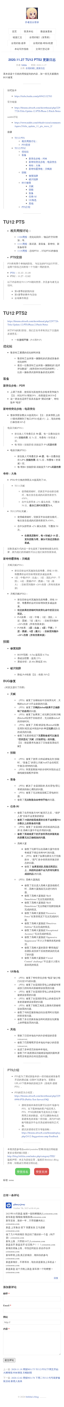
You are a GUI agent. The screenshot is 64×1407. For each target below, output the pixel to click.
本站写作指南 (21, 49)
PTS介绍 (26, 207)
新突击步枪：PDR (38, 158)
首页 (14, 31)
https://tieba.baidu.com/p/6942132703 (33, 96)
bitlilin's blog (32, 1396)
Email (6, 1305)
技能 (24, 172)
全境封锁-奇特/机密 (43, 43)
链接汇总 (17, 37)
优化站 (25, 151)
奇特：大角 (34, 165)
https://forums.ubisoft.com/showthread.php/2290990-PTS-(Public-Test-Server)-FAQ (37, 1097)
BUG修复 (26, 182)
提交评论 (9, 1360)
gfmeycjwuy (19, 1204)
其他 (31, 203)
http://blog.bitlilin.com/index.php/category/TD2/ (31, 1156)
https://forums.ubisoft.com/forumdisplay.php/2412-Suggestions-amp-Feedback (41, 1134)
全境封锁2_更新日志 (35, 68)
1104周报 (22, 236)
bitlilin (24, 64)
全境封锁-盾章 (18, 43)
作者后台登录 (32, 22)
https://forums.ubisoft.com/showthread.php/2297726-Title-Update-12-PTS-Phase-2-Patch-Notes (38, 109)
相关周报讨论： (30, 141)
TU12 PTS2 (20, 148)
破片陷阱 (33, 179)
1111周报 (22, 243)
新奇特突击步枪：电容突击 (43, 161)
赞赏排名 (22, 1171)
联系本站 (28, 31)
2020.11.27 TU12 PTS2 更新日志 (32, 59)
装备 (24, 155)
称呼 (5, 1293)
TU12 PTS (20, 137)
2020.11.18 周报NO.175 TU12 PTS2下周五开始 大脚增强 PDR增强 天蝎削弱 (30, 1371)
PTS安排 (26, 144)
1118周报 (22, 250)
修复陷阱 (33, 175)
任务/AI (32, 196)
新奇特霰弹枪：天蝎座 (40, 168)
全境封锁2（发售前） (40, 37)
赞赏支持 (41, 1171)
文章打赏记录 (43, 49)
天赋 (31, 186)
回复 (56, 1277)
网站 (5, 1317)
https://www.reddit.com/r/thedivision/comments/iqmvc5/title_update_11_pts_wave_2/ (38, 124)
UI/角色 (32, 200)
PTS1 (12, 272)
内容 (5, 1328)
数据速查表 (46, 31)
